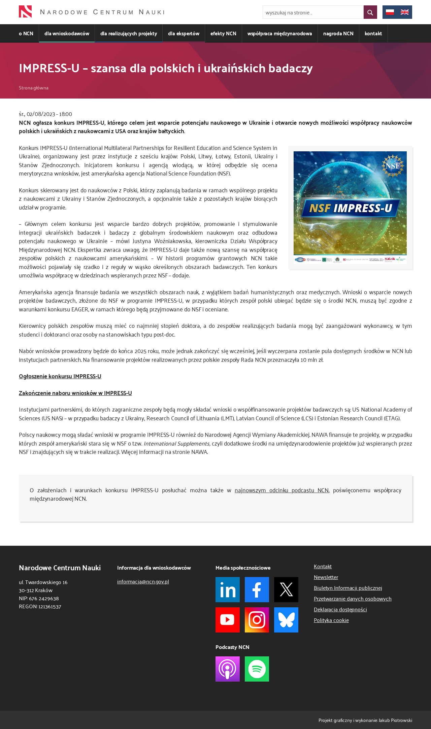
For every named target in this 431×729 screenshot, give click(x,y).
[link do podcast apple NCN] (228, 669)
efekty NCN (223, 33)
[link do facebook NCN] (257, 589)
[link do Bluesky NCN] (286, 619)
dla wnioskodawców (66, 33)
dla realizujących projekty (128, 33)
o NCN (26, 33)
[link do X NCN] (286, 589)
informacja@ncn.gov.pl (143, 581)
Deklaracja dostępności (340, 609)
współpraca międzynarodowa (279, 33)
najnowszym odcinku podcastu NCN (282, 489)
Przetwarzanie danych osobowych (353, 598)
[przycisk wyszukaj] (370, 12)
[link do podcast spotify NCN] (257, 669)
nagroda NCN (338, 33)
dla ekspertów (183, 33)
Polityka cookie (331, 619)
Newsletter (326, 576)
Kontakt (323, 566)
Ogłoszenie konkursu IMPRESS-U (60, 375)
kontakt (374, 33)
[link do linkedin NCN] (228, 589)
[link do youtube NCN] (228, 619)
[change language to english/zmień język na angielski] (404, 12)
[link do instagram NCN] (257, 619)
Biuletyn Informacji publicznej (348, 587)
